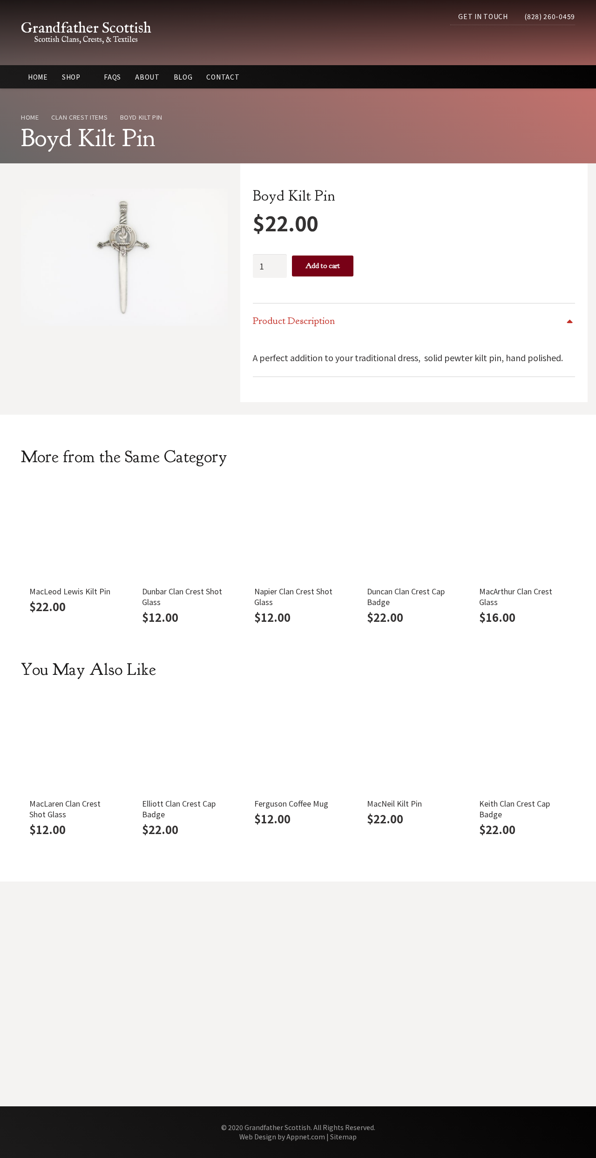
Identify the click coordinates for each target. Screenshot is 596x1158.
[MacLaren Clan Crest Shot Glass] (73, 742)
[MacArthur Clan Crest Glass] (523, 530)
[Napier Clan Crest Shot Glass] (298, 530)
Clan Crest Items (79, 117)
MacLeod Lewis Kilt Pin (69, 591)
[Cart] (565, 41)
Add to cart (322, 265)
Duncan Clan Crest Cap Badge (406, 596)
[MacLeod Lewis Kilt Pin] (73, 530)
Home (30, 117)
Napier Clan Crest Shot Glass (293, 596)
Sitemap (343, 1136)
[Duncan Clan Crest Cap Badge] (411, 530)
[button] (543, 41)
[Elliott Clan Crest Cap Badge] (186, 742)
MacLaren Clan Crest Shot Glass (65, 809)
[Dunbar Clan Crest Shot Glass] (186, 530)
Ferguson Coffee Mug (291, 803)
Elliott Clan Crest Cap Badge (179, 809)
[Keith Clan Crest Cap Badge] (523, 742)
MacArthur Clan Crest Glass (515, 596)
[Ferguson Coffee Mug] (298, 742)
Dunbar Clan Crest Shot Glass (182, 596)
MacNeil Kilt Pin (394, 803)
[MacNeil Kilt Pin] (411, 742)
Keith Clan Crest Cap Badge (514, 809)
